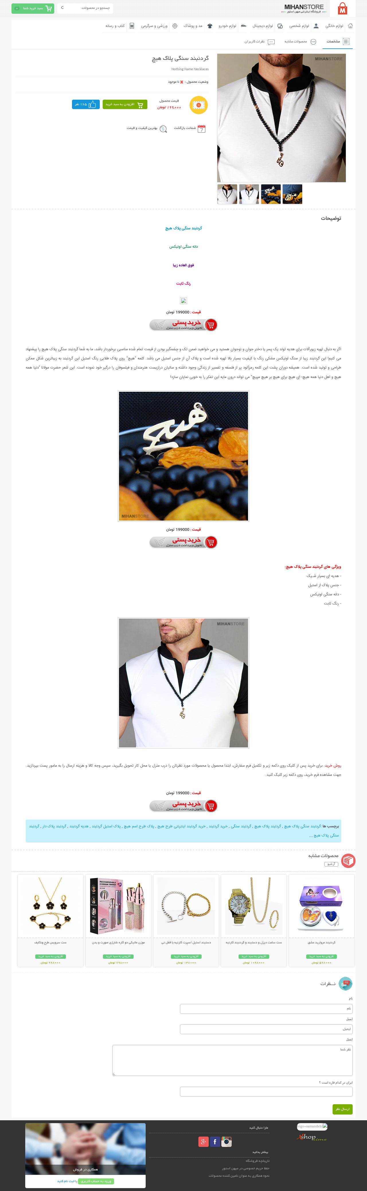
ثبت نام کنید (65, 1181)
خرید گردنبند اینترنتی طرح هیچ (181, 826)
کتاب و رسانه (115, 26)
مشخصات (333, 42)
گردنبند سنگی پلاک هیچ (302, 826)
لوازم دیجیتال (263, 26)
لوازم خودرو (227, 26)
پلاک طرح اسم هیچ (139, 826)
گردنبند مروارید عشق (321, 942)
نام (351, 998)
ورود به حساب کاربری (96, 1181)
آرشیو (331, 864)
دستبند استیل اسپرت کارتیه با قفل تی (186, 942)
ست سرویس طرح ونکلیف (50, 942)
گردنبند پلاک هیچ (267, 826)
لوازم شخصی (299, 26)
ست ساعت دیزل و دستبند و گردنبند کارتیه (254, 942)
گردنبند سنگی (241, 826)
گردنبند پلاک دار (54, 826)
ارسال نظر (342, 1109)
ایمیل (349, 1019)
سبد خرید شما (33, 8)
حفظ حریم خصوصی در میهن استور (246, 1168)
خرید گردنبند (218, 826)
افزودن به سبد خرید (120, 104)
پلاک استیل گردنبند (106, 826)
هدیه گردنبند (79, 826)
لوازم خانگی (334, 26)
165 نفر (81, 104)
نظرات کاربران (255, 42)
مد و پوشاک (193, 26)
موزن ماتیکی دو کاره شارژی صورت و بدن (118, 942)
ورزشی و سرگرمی (154, 26)
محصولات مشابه (296, 42)
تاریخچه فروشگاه (258, 1161)
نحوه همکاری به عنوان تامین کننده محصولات (239, 1176)
